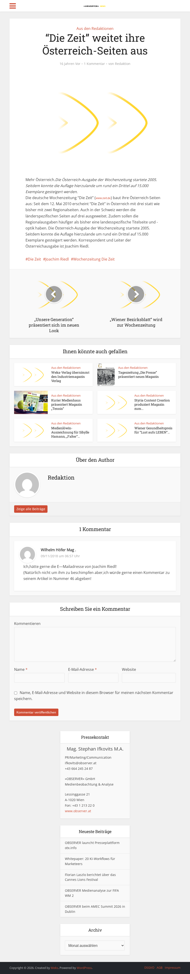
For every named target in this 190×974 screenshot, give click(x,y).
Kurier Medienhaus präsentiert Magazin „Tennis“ (66, 404)
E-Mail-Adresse (82, 669)
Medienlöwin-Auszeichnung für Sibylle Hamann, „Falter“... (70, 432)
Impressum (172, 967)
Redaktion (122, 64)
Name (21, 669)
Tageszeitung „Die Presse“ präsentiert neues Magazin (138, 374)
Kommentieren (27, 623)
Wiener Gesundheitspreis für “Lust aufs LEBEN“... (153, 430)
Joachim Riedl (57, 259)
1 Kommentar (94, 64)
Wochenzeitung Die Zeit (94, 259)
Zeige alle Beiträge (30, 509)
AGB (159, 967)
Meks (54, 968)
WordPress (84, 968)
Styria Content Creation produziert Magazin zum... (152, 404)
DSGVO (149, 967)
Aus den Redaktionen (95, 28)
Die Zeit (34, 259)
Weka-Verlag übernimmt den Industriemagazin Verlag (70, 376)
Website (129, 669)
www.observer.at (78, 811)
